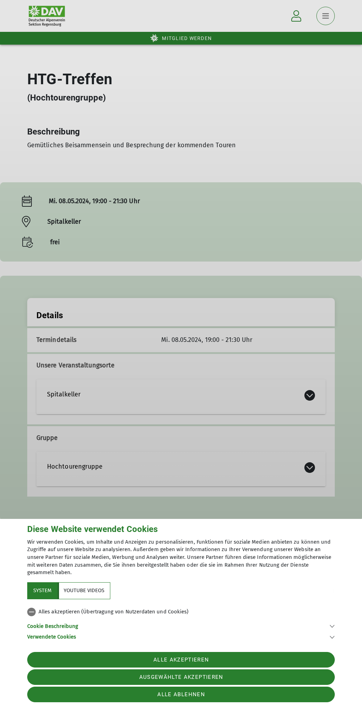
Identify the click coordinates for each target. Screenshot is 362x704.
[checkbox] (181, 612)
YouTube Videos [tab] (84, 590)
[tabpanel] (181, 623)
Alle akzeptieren (181, 660)
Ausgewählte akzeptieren (181, 677)
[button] (181, 625)
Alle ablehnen (181, 694)
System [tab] (42, 590)
